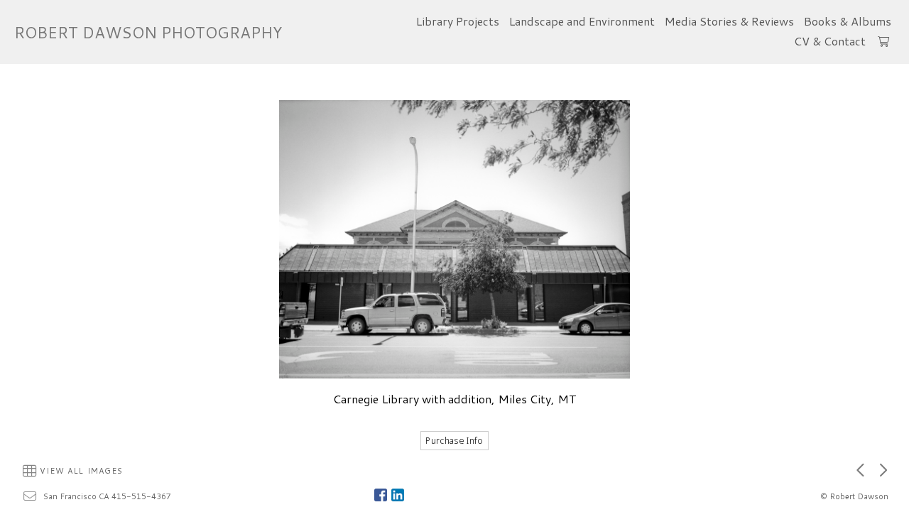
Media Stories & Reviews (729, 21)
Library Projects (457, 21)
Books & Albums (847, 21)
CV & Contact (830, 41)
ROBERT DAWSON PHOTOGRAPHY (148, 32)
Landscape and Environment (582, 21)
